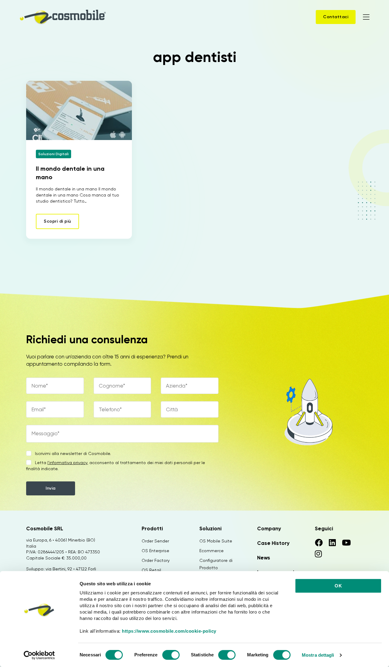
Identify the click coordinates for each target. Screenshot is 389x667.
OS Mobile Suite (215, 541)
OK (338, 585)
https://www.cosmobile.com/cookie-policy (169, 631)
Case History (273, 543)
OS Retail (151, 570)
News (263, 558)
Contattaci (335, 16)
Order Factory (156, 560)
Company (269, 528)
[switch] (171, 656)
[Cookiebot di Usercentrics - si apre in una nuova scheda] (39, 655)
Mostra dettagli (318, 655)
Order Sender (155, 541)
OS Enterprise (155, 550)
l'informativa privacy (67, 462)
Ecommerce (211, 550)
